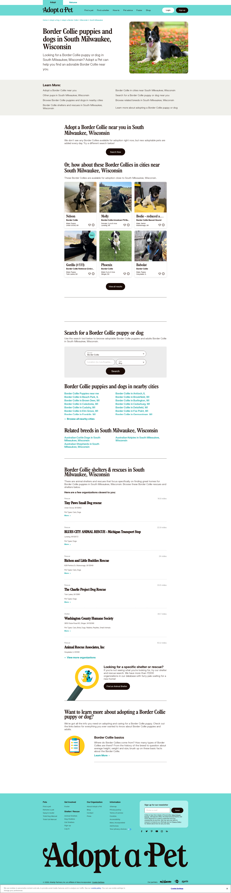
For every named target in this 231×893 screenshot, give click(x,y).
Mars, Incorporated (117, 823)
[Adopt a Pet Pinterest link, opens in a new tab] (152, 831)
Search (115, 371)
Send (177, 810)
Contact (90, 813)
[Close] (227, 888)
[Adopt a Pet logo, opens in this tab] (115, 860)
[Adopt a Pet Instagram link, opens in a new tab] (162, 831)
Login (168, 10)
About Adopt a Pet (94, 806)
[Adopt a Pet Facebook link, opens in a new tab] (142, 831)
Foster (139, 10)
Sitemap (113, 806)
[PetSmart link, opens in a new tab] (166, 881)
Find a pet (47, 806)
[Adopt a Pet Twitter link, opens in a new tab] (147, 831)
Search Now (115, 152)
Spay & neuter (48, 813)
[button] (89, 224)
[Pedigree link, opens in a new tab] (177, 881)
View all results (115, 286)
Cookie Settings (98, 882)
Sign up (182, 10)
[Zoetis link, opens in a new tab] (185, 881)
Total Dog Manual (50, 816)
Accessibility (115, 819)
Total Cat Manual (50, 819)
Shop (148, 10)
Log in (66, 829)
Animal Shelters (70, 816)
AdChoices (114, 826)
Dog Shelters (69, 819)
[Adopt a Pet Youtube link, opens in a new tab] (157, 831)
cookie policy (96, 888)
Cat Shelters (69, 822)
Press (89, 816)
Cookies (113, 816)
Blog (88, 810)
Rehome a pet (48, 810)
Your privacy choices (118, 829)
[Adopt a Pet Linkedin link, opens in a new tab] (167, 831)
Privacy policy (115, 810)
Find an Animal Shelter (117, 686)
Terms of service (116, 813)
